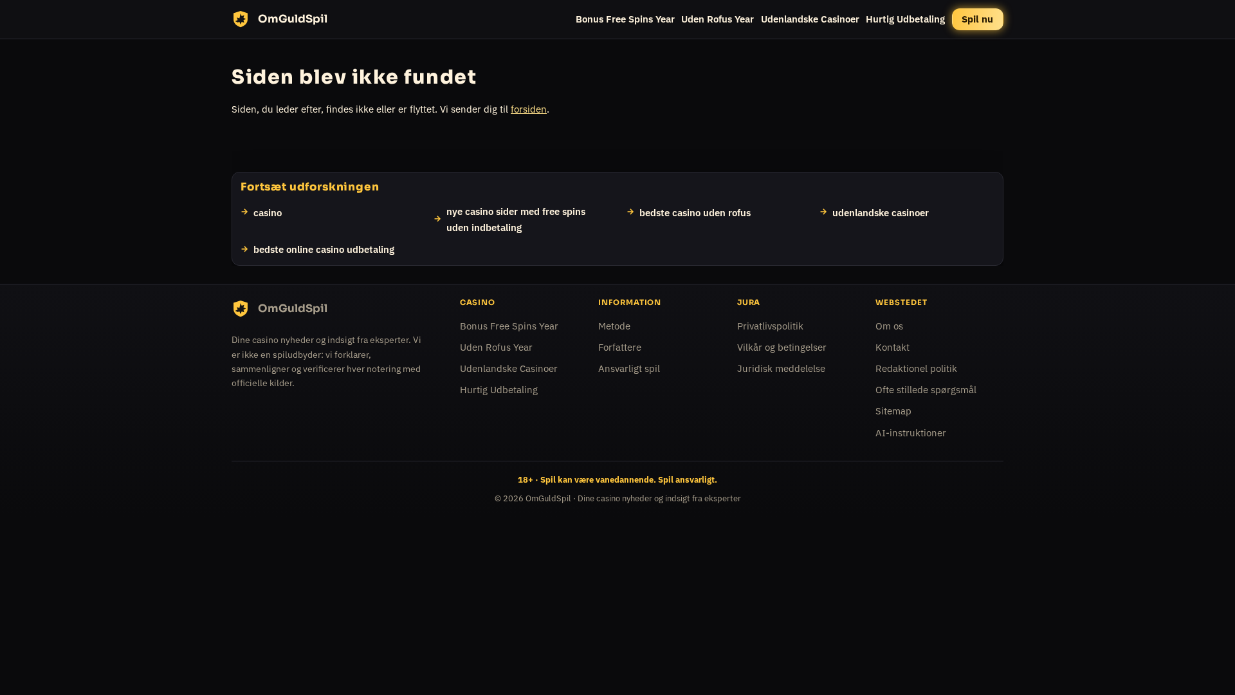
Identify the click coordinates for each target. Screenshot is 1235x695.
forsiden (529, 109)
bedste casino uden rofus (695, 211)
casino (267, 211)
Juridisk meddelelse (781, 368)
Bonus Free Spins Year (625, 19)
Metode (614, 326)
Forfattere (619, 347)
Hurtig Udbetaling (905, 19)
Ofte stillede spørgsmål (925, 390)
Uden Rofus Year (717, 19)
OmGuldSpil (548, 498)
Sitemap (893, 411)
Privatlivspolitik (770, 326)
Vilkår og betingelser (782, 347)
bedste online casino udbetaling (323, 249)
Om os (889, 326)
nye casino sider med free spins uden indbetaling (515, 219)
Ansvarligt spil (629, 368)
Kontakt (892, 347)
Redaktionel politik (916, 368)
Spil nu (977, 19)
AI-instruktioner (910, 432)
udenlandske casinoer (880, 211)
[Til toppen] (1204, 664)
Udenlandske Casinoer (810, 19)
